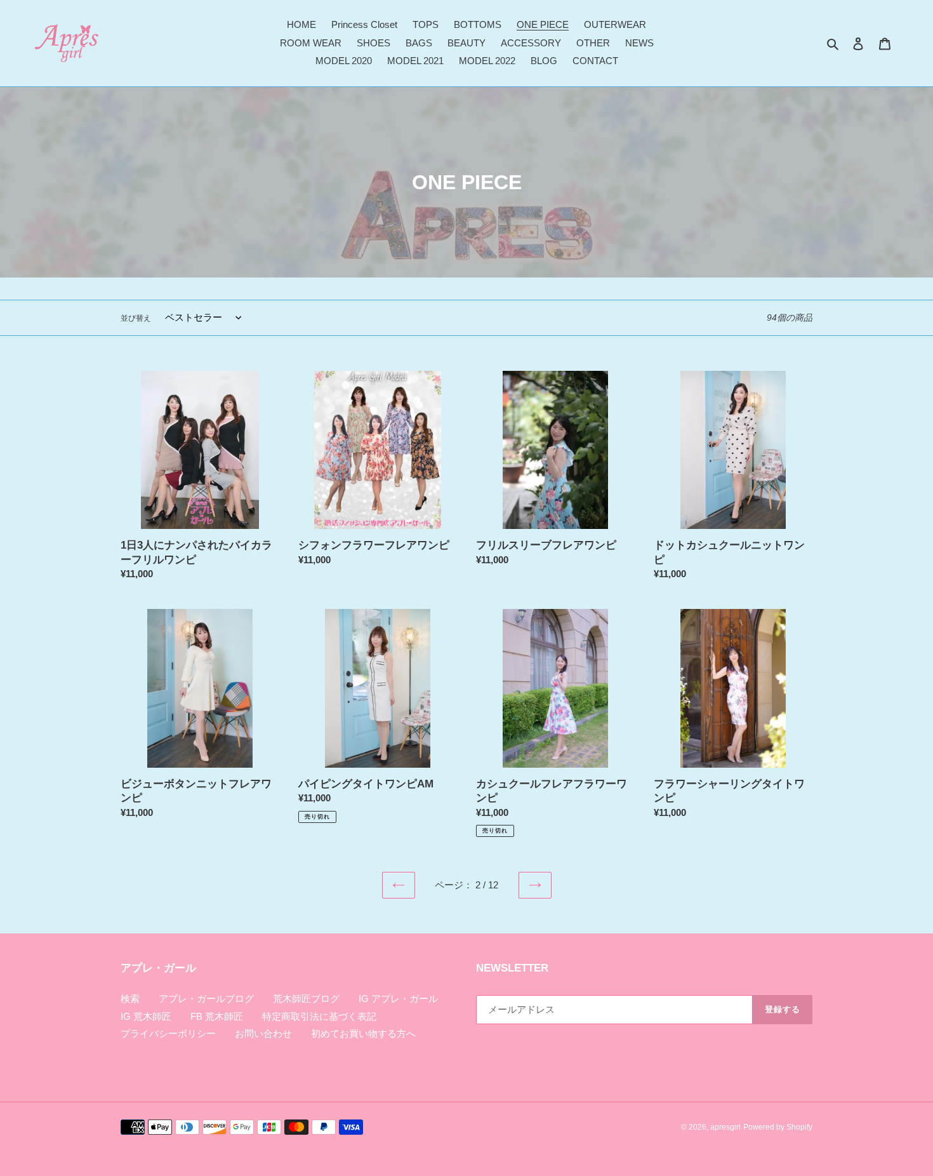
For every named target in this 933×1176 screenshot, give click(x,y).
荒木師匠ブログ (306, 998)
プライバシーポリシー (168, 1033)
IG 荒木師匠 (146, 1016)
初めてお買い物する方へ (363, 1033)
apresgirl (725, 1127)
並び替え (136, 318)
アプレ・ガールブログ (206, 998)
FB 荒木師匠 (216, 1016)
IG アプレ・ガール (398, 998)
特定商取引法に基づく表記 (319, 1016)
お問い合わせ (263, 1033)
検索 (130, 998)
